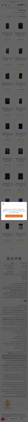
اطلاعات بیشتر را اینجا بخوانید (14, 216)
